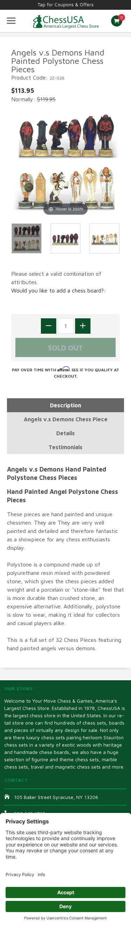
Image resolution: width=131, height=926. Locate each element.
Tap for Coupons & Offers (66, 4)
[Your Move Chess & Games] (65, 21)
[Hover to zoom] (65, 162)
